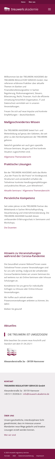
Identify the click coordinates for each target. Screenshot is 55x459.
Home (23, 2)
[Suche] (43, 9)
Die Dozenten (10, 227)
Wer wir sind (10, 435)
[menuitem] (23, 2)
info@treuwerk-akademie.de (36, 394)
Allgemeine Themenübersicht (17, 156)
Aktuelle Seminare (12, 190)
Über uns (32, 2)
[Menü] (49, 9)
